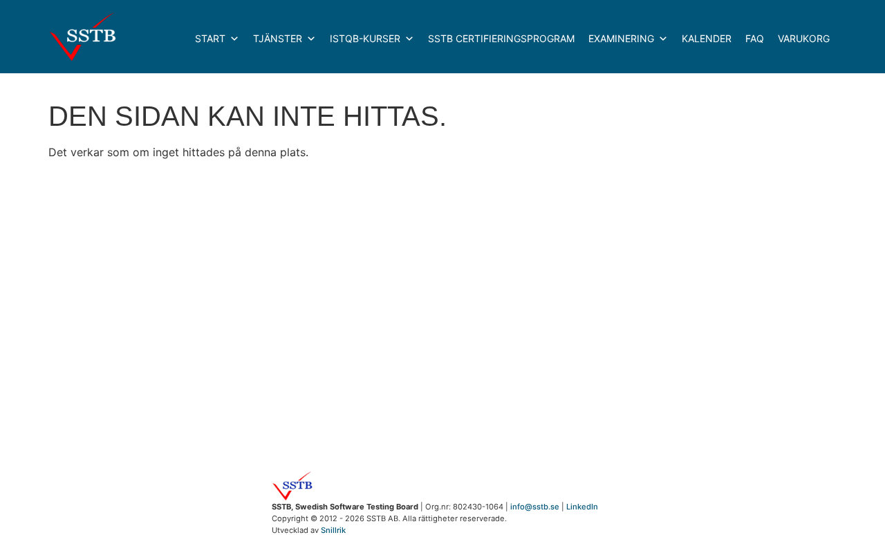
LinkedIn (582, 506)
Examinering (621, 38)
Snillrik (333, 530)
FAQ (754, 38)
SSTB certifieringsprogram (501, 38)
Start (210, 38)
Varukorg (804, 38)
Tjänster (277, 38)
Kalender (707, 38)
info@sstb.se (534, 506)
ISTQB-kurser (365, 38)
